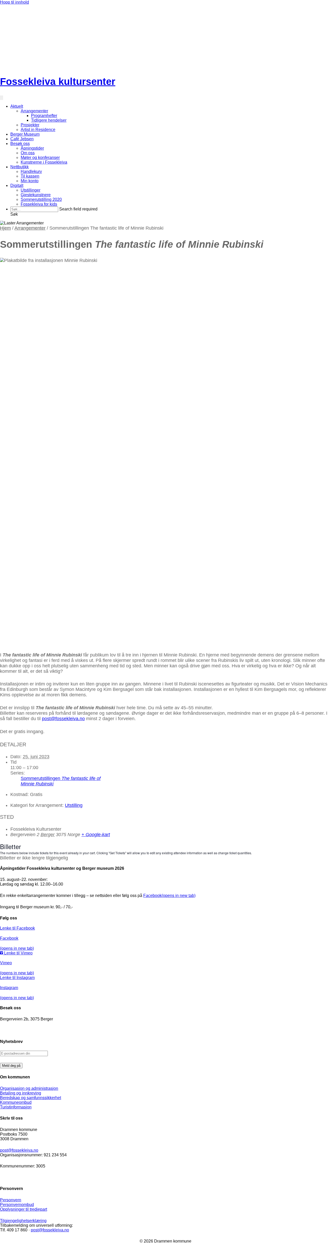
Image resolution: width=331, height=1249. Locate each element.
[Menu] (1, 98)
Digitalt (16, 185)
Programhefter (44, 115)
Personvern (10, 1200)
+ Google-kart (95, 834)
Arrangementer (34, 111)
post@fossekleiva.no (63, 718)
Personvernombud (17, 1204)
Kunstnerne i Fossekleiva (44, 162)
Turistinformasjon (16, 1107)
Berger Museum (25, 134)
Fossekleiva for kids (39, 204)
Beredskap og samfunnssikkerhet (30, 1097)
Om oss (28, 153)
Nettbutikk (19, 167)
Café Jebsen (22, 139)
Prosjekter (30, 125)
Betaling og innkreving (20, 1093)
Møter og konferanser (40, 157)
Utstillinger (30, 190)
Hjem (5, 228)
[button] (14, 214)
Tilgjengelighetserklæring (23, 1220)
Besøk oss (20, 143)
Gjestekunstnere (36, 195)
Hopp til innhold (14, 2)
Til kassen (30, 176)
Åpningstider (32, 148)
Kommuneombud (16, 1102)
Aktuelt (16, 106)
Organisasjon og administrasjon (29, 1088)
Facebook (169, 895)
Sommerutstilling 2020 (41, 199)
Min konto (30, 181)
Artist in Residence (38, 129)
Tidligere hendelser (48, 120)
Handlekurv (31, 171)
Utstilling (73, 805)
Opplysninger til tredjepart (23, 1209)
